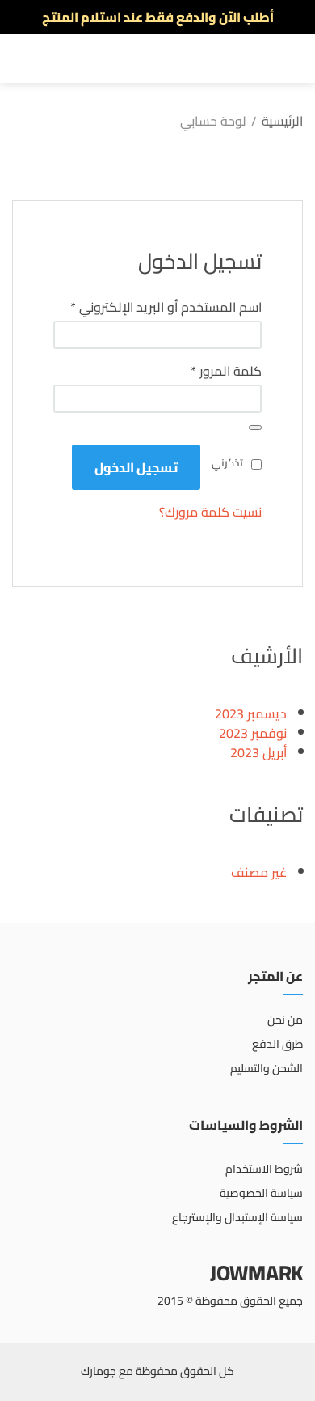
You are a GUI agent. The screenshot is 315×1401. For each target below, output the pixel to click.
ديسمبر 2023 (251, 713)
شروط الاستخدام (264, 1168)
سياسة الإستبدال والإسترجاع (237, 1217)
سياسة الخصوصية (261, 1192)
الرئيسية (282, 121)
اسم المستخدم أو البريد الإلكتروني (157, 307)
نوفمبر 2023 (253, 733)
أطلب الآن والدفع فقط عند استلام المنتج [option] (158, 17)
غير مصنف (259, 872)
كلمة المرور (207, 371)
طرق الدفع (277, 1043)
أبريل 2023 (258, 752)
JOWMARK (256, 1272)
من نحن (285, 1019)
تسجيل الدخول (136, 467)
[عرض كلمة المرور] (255, 427)
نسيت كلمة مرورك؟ (210, 512)
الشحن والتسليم (266, 1068)
